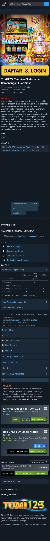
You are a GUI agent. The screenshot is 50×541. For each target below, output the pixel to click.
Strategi (34, 320)
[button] (25, 148)
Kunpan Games (19, 90)
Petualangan (14, 320)
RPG (28, 320)
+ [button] (3, 137)
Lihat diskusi (7, 368)
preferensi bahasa (27, 236)
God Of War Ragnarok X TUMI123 (32, 438)
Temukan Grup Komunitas (13, 374)
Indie (23, 320)
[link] (21, 419)
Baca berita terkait (10, 362)
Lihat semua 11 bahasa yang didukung (19, 295)
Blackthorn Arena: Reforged (14, 440)
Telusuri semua (39, 462)
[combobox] (26, 4)
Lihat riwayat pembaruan (12, 356)
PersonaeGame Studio (21, 87)
